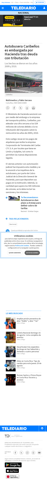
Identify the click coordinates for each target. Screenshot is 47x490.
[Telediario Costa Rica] (23, 8)
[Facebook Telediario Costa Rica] (15, 453)
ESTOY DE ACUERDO (32, 253)
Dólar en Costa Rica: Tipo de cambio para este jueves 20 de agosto (29, 363)
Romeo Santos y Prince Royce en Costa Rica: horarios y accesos (29, 377)
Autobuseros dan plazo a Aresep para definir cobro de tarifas (31, 204)
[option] (23, 84)
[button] (8, 108)
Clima (16, 2)
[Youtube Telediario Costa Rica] (39, 453)
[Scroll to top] (42, 429)
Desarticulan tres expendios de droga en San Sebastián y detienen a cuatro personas (28, 349)
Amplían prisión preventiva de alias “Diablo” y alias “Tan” (29, 319)
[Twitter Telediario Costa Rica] (21, 453)
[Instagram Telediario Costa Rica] (27, 453)
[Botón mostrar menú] (3, 8)
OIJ (12, 2)
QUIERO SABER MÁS (15, 253)
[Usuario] (44, 8)
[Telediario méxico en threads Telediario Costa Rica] (33, 453)
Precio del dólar (24, 2)
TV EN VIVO (40, 2)
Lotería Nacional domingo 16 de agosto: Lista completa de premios (29, 335)
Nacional (23, 13)
